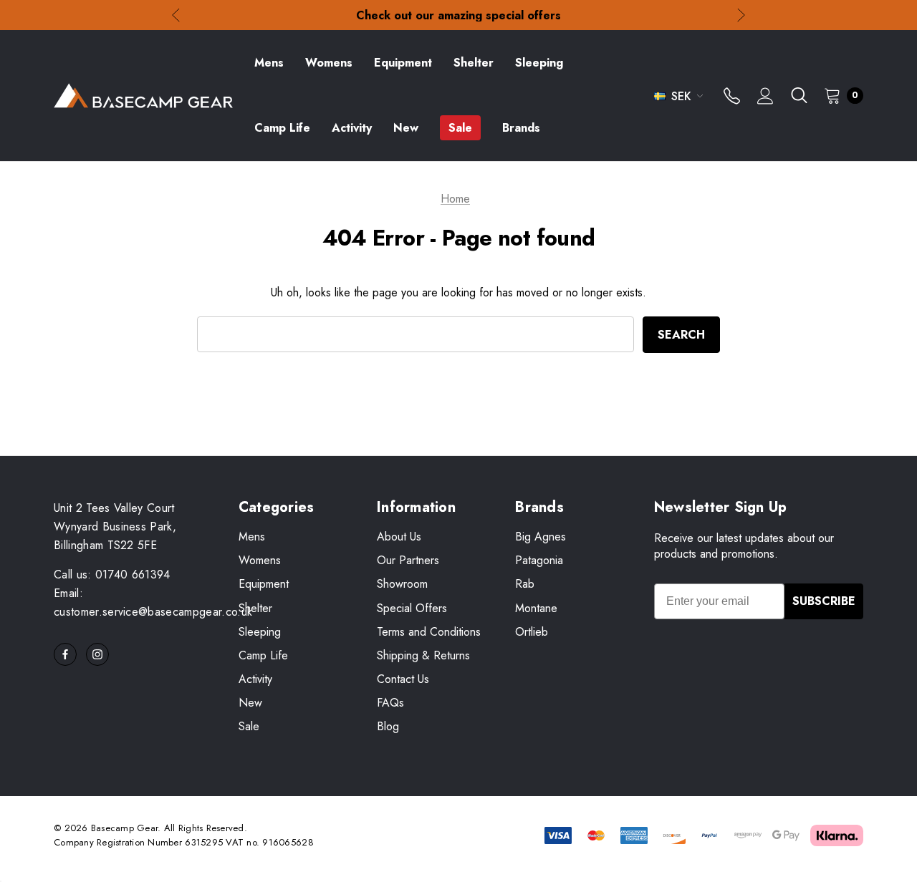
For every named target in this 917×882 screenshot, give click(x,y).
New (250, 702)
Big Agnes (540, 536)
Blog (388, 726)
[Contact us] (732, 97)
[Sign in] (765, 97)
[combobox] (415, 334)
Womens (260, 560)
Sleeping (260, 632)
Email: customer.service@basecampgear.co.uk (153, 602)
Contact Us (403, 679)
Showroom (402, 584)
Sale (249, 726)
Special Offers (412, 608)
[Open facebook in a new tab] (65, 654)
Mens (252, 536)
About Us (399, 536)
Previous (175, 15)
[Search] (798, 95)
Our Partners (408, 560)
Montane (536, 608)
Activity (255, 679)
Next (741, 15)
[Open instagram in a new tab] (97, 654)
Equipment (264, 584)
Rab (524, 584)
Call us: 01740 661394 (112, 574)
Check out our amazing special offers (458, 15)
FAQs (390, 702)
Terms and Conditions (429, 632)
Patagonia (539, 560)
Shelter (255, 608)
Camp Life (263, 655)
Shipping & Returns (423, 655)
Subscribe (823, 601)
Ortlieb (531, 632)
